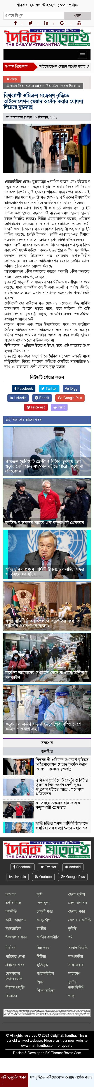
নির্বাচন (10, 948)
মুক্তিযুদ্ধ (42, 965)
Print (61, 407)
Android (74, 867)
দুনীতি (72, 928)
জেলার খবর (76, 911)
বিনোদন (11, 996)
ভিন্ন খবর (43, 948)
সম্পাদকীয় (75, 956)
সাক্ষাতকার (76, 965)
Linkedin (19, 398)
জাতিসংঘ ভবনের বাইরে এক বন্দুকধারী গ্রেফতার (44, 523)
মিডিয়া (41, 956)
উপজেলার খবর (16, 937)
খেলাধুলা (43, 903)
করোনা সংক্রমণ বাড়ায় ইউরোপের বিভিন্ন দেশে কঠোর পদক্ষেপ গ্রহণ (43, 726)
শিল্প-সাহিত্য (46, 990)
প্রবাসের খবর (14, 965)
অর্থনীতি (11, 911)
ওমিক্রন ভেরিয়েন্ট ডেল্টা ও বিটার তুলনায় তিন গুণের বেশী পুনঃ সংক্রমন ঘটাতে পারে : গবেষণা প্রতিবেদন (44, 466)
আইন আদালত (15, 920)
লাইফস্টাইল (45, 973)
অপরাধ (10, 894)
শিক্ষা (40, 982)
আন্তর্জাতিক (16, 86)
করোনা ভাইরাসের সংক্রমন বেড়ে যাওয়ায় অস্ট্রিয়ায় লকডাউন (46, 675)
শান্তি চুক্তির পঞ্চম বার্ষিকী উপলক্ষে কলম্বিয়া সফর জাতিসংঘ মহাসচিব (44, 572)
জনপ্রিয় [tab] (47, 751)
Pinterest (37, 407)
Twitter (51, 388)
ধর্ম (70, 937)
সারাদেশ (74, 973)
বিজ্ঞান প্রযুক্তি (14, 987)
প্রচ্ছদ (13, 79)
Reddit (43, 398)
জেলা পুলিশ (76, 894)
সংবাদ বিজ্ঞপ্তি (78, 948)
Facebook (24, 388)
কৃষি (39, 894)
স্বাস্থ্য (71, 996)
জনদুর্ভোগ (43, 920)
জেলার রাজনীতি (79, 920)
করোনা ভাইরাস (34, 86)
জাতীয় (41, 928)
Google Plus (72, 398)
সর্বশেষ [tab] (47, 742)
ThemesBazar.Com (66, 1053)
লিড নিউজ (52, 86)
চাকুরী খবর (45, 911)
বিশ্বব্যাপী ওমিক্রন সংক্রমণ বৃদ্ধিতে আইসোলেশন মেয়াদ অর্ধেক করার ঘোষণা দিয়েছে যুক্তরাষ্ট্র (62, 764)
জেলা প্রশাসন (77, 903)
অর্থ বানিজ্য (13, 903)
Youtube (45, 877)
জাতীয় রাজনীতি (48, 937)
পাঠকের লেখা (15, 956)
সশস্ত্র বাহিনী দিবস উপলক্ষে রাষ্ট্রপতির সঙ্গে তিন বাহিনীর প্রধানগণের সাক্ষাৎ (43, 623)
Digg (73, 388)
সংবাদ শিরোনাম (70, 86)
